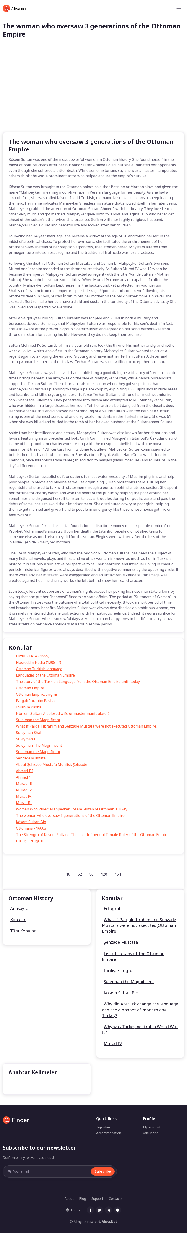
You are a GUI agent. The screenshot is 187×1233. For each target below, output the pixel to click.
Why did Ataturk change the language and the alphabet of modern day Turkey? (140, 1009)
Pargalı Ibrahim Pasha (35, 700)
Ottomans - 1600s (31, 828)
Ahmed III (24, 770)
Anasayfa (19, 908)
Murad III (24, 783)
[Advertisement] (93, 98)
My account (152, 1127)
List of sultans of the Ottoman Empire (133, 956)
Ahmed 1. (23, 777)
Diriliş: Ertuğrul (29, 840)
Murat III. (24, 802)
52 (80, 874)
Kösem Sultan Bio (31, 821)
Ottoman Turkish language (39, 668)
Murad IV (24, 789)
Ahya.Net (109, 1221)
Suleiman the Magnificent (38, 719)
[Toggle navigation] (178, 8)
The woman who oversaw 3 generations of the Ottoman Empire (70, 815)
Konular (18, 919)
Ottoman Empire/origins (37, 694)
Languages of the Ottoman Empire (45, 675)
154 (118, 874)
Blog (82, 1198)
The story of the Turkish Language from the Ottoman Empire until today (78, 681)
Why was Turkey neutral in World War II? (140, 1029)
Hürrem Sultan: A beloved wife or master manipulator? (63, 713)
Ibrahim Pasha (28, 707)
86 (91, 874)
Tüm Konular (23, 930)
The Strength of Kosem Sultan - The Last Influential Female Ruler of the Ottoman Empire (92, 834)
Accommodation (108, 1133)
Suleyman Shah (29, 732)
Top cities (103, 1127)
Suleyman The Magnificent (39, 745)
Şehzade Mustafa (31, 758)
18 (68, 874)
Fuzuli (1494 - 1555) (32, 656)
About (69, 1198)
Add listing (150, 1133)
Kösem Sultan (23, 1084)
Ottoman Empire (30, 687)
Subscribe (103, 1171)
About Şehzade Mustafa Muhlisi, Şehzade (51, 764)
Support (97, 1198)
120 (104, 874)
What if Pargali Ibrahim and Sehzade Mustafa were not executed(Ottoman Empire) (86, 726)
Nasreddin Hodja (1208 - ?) (38, 662)
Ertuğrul (112, 908)
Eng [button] (73, 1210)
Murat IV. (24, 796)
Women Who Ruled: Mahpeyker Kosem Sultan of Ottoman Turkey (71, 809)
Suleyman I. (26, 738)
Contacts (115, 1198)
